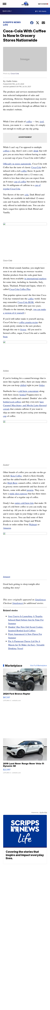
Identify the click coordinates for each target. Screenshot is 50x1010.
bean (5, 336)
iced (42, 121)
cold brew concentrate (28, 391)
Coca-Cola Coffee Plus (20, 289)
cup (4, 416)
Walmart (33, 524)
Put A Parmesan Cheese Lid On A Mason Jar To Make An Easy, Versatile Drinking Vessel (26, 645)
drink (35, 150)
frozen (23, 329)
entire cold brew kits (24, 502)
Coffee (19, 475)
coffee (29, 121)
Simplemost (40, 599)
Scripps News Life (12, 23)
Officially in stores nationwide (17, 163)
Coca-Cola (15, 74)
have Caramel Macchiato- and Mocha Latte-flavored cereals (25, 405)
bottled (22, 394)
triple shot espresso (18, 493)
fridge (42, 385)
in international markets (35, 278)
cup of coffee (20, 181)
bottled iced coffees (12, 401)
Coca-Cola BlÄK (26, 302)
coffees (6, 150)
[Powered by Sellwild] (43, 812)
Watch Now (42, 4)
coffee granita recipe (28, 322)
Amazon (7, 527)
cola (26, 194)
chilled (23, 385)
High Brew (12, 482)
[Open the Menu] (4, 4)
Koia (13, 475)
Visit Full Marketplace (38, 665)
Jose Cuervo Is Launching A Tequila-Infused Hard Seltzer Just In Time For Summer (26, 620)
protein (30, 489)
